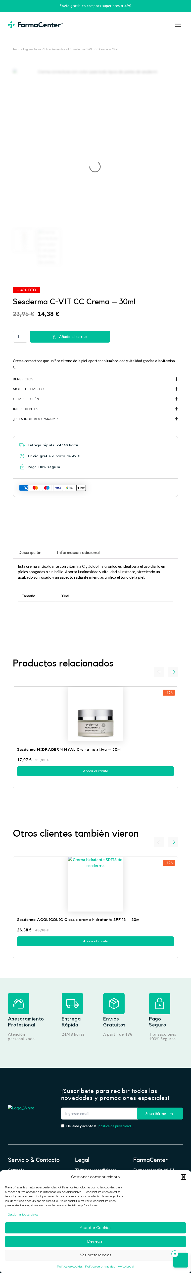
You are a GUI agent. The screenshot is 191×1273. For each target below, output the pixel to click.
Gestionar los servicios (22, 1214)
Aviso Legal (126, 1266)
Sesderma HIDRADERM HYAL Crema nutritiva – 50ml (69, 750)
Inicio (16, 49)
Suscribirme (155, 1113)
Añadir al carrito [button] (95, 771)
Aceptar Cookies (95, 1227)
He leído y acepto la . (100, 1126)
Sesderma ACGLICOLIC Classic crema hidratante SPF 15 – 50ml (79, 920)
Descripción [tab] (30, 552)
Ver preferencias (95, 1255)
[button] (183, 1176)
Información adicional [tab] (78, 552)
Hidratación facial (57, 49)
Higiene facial (32, 49)
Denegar (95, 1241)
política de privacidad (114, 1126)
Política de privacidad (100, 1266)
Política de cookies (70, 1266)
